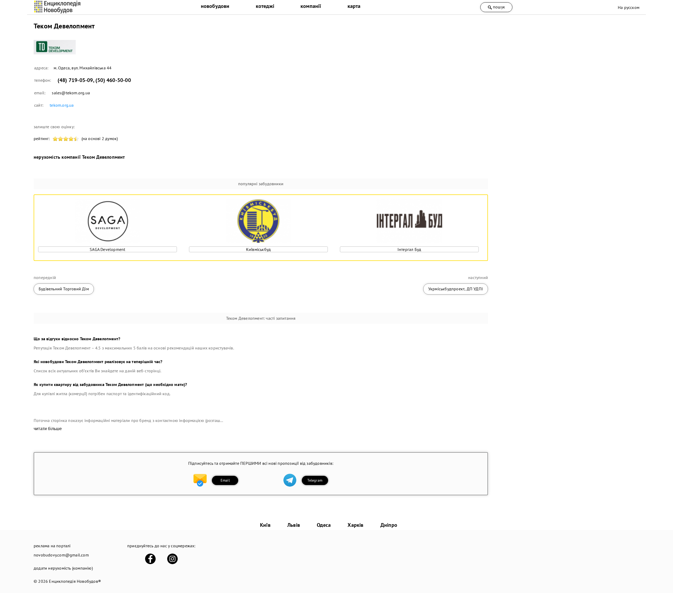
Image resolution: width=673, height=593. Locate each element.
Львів (293, 525)
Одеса (324, 525)
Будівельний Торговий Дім (64, 288)
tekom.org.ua (62, 105)
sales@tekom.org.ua (71, 92)
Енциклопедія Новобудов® (75, 581)
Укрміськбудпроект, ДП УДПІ (455, 288)
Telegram (314, 480)
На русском (628, 7)
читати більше (48, 428)
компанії (310, 6)
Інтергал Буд (409, 249)
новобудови (215, 6)
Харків (355, 525)
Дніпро (388, 525)
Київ (265, 525)
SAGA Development (107, 249)
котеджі (265, 6)
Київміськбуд (258, 249)
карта (354, 6)
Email (225, 480)
